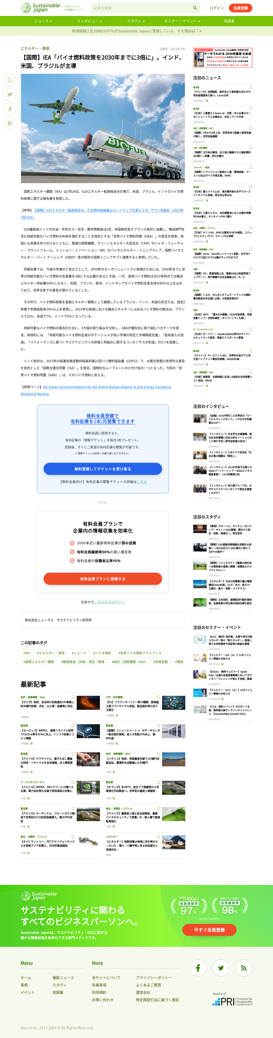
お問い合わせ (103, 999)
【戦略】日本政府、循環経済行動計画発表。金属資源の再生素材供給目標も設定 (230, 601)
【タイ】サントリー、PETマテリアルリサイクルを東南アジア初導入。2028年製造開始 (48, 843)
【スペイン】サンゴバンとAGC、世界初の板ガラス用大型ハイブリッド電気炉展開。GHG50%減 (222, 357)
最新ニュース (63, 977)
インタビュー (88, 20)
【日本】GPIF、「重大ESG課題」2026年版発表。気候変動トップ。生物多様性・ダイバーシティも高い (222, 316)
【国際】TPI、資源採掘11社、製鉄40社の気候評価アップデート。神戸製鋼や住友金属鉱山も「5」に (222, 275)
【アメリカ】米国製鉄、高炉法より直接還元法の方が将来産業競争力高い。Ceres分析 (222, 93)
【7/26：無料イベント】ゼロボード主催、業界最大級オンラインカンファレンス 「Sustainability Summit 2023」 (230, 710)
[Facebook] (197, 967)
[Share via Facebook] (10, 109)
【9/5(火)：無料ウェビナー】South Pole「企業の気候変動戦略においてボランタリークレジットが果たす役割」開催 (230, 675)
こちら (142, 481)
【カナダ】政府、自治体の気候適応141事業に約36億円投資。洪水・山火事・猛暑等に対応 (47, 704)
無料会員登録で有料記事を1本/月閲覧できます (103, 418)
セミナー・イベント (180, 20)
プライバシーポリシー (154, 977)
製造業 (24, 725)
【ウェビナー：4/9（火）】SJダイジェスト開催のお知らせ (230, 656)
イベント (28, 992)
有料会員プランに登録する (103, 578)
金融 (195, 268)
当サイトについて (106, 977)
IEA (27, 652)
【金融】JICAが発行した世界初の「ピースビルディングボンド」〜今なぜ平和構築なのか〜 (230, 419)
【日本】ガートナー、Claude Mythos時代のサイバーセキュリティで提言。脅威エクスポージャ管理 (222, 335)
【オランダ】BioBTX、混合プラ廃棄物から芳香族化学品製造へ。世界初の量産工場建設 (132, 789)
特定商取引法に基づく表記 (157, 999)
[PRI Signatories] (232, 999)
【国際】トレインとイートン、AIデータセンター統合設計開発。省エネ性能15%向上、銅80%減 (133, 734)
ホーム (26, 977)
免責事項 (99, 984)
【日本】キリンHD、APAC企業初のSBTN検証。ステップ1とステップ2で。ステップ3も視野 (222, 234)
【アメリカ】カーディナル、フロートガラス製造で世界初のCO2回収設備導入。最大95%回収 (48, 817)
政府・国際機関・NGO (130, 661)
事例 (24, 984)
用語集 (229, 20)
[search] (195, 8)
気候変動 (161, 661)
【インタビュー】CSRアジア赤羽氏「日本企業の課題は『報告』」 (230, 454)
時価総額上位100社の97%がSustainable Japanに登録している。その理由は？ (136, 30)
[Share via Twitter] (10, 94)
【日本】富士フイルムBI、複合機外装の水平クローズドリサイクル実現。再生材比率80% (222, 193)
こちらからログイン (109, 601)
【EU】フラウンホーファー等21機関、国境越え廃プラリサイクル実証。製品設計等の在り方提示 (132, 706)
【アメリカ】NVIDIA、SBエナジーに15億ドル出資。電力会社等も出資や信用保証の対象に (47, 789)
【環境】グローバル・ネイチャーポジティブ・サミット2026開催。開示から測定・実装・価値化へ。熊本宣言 (230, 529)
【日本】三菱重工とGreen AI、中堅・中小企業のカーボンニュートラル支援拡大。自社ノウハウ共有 (222, 114)
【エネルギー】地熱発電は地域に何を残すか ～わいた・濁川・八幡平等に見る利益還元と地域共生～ (132, 845)
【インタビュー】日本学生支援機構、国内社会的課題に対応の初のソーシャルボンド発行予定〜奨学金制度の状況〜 (230, 437)
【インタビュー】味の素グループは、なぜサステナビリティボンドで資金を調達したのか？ (230, 489)
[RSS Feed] (243, 967)
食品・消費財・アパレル (119, 808)
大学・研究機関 (114, 697)
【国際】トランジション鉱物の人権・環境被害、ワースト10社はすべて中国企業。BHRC (222, 173)
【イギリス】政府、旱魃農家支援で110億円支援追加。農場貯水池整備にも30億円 (132, 760)
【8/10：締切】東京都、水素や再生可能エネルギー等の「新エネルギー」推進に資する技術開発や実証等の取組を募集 (230, 640)
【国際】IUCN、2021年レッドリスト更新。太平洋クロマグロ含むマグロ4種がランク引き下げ (221, 255)
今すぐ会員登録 (209, 929)
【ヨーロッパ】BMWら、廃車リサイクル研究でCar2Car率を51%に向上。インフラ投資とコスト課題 (47, 734)
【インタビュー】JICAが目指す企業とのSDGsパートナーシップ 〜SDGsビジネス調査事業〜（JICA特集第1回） (230, 470)
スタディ (134, 20)
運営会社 (143, 992)
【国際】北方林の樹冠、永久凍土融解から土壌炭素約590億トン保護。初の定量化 (222, 154)
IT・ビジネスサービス (32, 782)
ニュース (41, 20)
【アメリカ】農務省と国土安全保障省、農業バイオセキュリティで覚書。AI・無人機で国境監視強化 (133, 817)
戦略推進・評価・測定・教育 (84, 661)
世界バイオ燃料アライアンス (140, 652)
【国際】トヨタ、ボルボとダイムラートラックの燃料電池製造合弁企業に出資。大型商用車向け (222, 296)
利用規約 (99, 992)
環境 (180, 661)
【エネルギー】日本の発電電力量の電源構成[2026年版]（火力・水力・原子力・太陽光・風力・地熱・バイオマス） (230, 584)
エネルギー (112, 836)
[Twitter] (220, 967)
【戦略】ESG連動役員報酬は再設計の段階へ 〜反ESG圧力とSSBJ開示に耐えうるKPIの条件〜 (230, 548)
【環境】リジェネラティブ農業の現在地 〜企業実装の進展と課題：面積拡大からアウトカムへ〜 (230, 566)
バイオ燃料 (103, 652)
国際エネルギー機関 (39, 661)
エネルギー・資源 (35, 48)
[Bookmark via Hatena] (10, 123)
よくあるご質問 (148, 984)
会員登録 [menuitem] (240, 7)
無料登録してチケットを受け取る (103, 468)
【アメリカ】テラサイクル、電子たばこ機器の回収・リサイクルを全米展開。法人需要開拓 (47, 762)
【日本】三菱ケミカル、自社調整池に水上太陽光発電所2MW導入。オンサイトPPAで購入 (222, 214)
